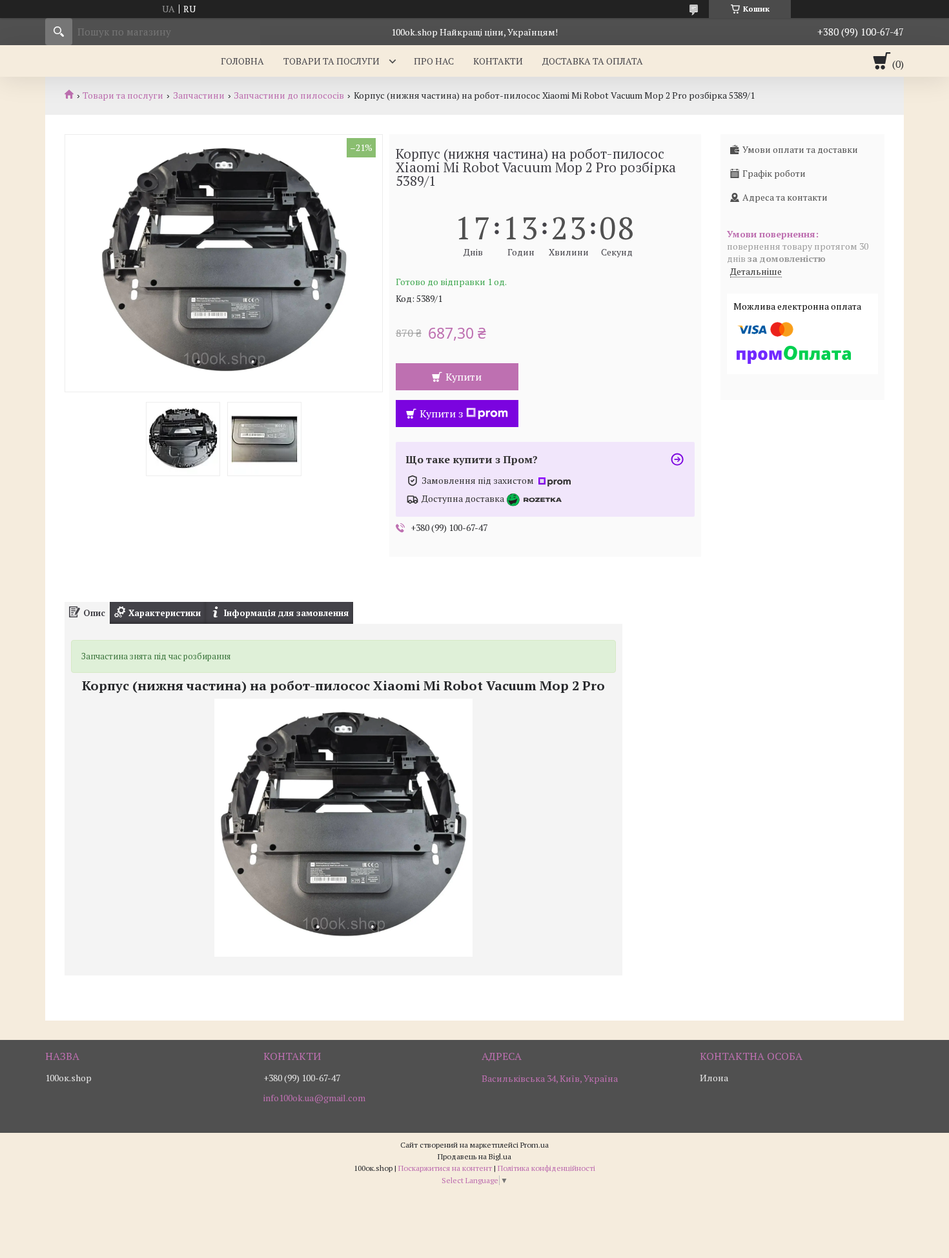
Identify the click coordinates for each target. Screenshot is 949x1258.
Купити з (441, 413)
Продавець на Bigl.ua (474, 1156)
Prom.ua (534, 1145)
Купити (463, 377)
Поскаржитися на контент (445, 1168)
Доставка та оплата (592, 61)
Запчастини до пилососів (289, 95)
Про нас (434, 61)
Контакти (498, 61)
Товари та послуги (331, 61)
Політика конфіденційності (546, 1168)
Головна (242, 61)
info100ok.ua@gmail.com (314, 1098)
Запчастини (199, 95)
